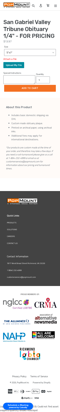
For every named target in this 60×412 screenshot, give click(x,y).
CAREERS (11, 236)
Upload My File (14, 65)
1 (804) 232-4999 (14, 270)
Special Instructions (12, 72)
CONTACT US (12, 243)
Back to (32, 193)
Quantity (40, 74)
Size (6, 46)
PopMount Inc (23, 382)
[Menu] (55, 5)
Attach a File (10, 59)
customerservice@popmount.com (21, 277)
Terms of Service (39, 376)
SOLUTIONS (12, 229)
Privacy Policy (19, 376)
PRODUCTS (11, 222)
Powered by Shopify (41, 382)
